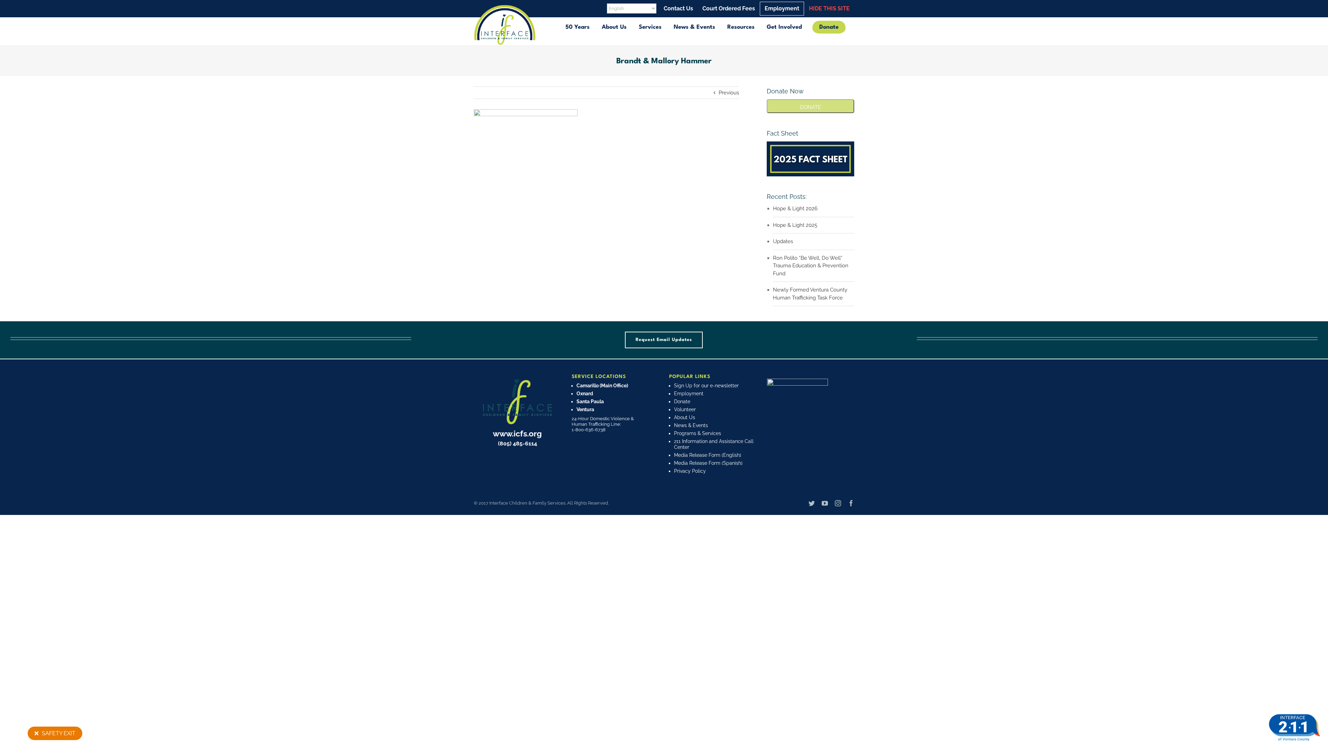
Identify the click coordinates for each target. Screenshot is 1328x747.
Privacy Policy (690, 471)
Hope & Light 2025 (795, 225)
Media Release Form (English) (707, 455)
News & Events (691, 425)
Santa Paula (590, 401)
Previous (729, 93)
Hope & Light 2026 (795, 208)
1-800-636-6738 (589, 429)
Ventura (585, 409)
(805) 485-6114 (517, 443)
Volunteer (685, 409)
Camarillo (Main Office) (602, 385)
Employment (688, 393)
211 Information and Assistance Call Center (714, 444)
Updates (783, 241)
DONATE (810, 107)
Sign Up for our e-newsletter (706, 385)
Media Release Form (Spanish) (708, 463)
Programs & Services (697, 433)
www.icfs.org (517, 433)
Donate (682, 401)
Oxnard (585, 393)
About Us (684, 417)
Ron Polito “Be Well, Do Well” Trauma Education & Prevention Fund (810, 266)
